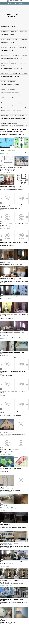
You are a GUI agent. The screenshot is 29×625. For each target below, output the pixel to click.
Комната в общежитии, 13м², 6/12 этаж (10, 296)
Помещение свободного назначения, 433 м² (12, 543)
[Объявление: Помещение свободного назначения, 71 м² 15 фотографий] (14, 597)
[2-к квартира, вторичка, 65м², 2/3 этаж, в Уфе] (7, 185)
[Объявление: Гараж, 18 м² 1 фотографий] (14, 485)
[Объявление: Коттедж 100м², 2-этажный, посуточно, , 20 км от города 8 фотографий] (7, 369)
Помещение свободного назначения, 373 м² (12, 580)
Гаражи (2, 94)
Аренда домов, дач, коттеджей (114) (11, 68)
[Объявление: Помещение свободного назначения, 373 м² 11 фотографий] (14, 579)
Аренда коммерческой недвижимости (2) (13, 118)
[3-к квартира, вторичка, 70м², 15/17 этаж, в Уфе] (7, 166)
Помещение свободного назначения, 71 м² (11, 599)
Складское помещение (6, 115)
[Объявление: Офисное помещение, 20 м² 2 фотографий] (14, 617)
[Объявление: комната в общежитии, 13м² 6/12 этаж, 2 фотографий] (14, 295)
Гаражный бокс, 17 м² (6, 524)
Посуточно (14, 39)
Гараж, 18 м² (3, 487)
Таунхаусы (20, 71)
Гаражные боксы (24, 94)
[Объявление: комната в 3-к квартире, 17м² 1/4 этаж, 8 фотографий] (14, 259)
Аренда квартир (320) (7, 34)
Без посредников (23, 31)
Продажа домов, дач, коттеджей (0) (11, 58)
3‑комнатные (20, 29)
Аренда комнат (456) (7, 50)
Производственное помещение (20, 115)
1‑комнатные (4, 29)
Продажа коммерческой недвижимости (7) (13, 108)
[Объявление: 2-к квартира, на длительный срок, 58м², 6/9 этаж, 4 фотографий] (7, 203)
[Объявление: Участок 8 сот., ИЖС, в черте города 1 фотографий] (14, 429)
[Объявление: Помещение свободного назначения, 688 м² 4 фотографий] (14, 560)
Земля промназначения (19, 79)
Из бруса (3, 65)
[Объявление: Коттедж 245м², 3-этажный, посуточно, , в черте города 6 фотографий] (7, 409)
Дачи (7, 71)
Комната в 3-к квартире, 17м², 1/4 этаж (10, 261)
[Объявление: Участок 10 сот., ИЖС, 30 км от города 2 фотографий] (14, 467)
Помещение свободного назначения (9, 123)
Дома (2, 71)
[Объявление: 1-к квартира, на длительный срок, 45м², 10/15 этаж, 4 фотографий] (7, 222)
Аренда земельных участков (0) (10, 84)
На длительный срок (5, 39)
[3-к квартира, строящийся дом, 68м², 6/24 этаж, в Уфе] (7, 147)
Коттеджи (13, 71)
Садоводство (9, 79)
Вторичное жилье (5, 31)
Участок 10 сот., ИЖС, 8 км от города (10, 449)
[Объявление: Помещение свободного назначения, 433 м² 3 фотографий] (14, 541)
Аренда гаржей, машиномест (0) (10, 100)
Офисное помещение (5, 110)
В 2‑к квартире (4, 47)
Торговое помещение (17, 110)
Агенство (3, 81)
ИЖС (2, 79)
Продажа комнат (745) (7, 42)
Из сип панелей (22, 63)
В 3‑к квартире (13, 47)
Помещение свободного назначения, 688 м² (12, 561)
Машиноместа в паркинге (12, 94)
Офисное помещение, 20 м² (7, 619)
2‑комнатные (12, 29)
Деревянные (13, 63)
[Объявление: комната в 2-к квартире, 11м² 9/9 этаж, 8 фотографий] (14, 277)
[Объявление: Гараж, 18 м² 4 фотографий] (14, 504)
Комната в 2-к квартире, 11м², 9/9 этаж (10, 278)
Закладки (12, 3)
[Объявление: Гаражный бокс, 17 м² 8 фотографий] (14, 523)
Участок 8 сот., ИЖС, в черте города (10, 431)
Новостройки (14, 31)
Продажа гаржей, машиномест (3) (11, 92)
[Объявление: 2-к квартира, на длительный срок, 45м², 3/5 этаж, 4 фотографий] (7, 241)
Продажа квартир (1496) (8, 26)
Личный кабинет (20, 3)
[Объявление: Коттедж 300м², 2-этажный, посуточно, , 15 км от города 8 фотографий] (7, 389)
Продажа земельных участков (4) (10, 76)
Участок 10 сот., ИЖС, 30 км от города (10, 468)
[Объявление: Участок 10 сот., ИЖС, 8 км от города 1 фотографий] (14, 448)
